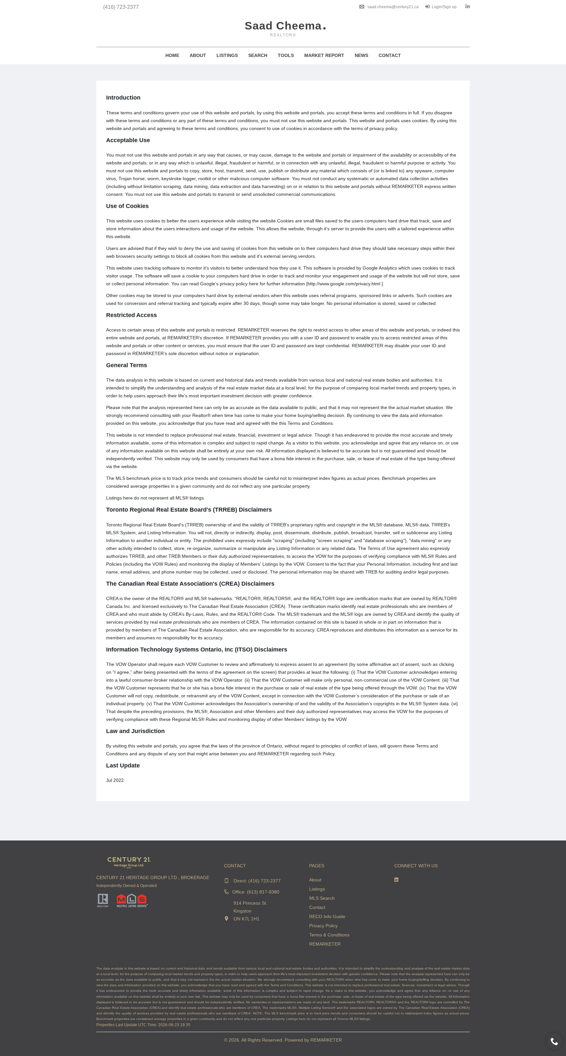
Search (257, 55)
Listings (227, 55)
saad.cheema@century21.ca (393, 7)
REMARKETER (325, 944)
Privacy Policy (323, 925)
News (361, 55)
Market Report (324, 55)
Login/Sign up (444, 7)
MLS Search (322, 898)
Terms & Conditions (329, 934)
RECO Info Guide (327, 916)
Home (172, 55)
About (198, 55)
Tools (286, 55)
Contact (390, 55)
